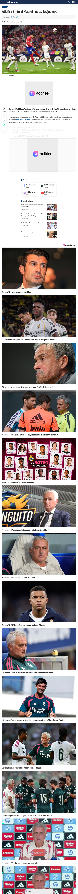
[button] (3, 2)
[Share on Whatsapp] (4, 125)
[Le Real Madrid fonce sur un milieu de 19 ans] (52, 225)
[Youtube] (48, 193)
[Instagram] (30, 193)
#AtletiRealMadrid (51, 130)
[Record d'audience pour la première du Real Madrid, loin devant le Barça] (52, 216)
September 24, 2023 (41, 136)
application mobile (23, 120)
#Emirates (61, 130)
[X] (48, 186)
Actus (4, 7)
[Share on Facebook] (11, 17)
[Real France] (12, 2)
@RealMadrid (29, 127)
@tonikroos (38, 130)
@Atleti (19, 127)
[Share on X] (14, 17)
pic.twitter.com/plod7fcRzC (21, 132)
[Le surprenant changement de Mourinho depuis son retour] (52, 234)
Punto (3, 22)
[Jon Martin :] (52, 207)
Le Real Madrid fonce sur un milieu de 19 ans (33, 223)
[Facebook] (30, 186)
